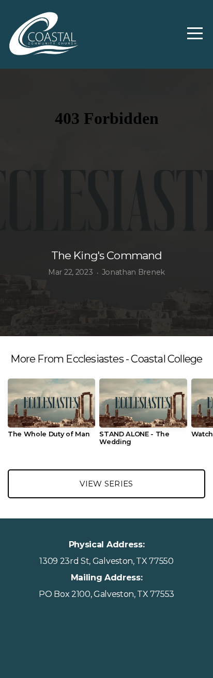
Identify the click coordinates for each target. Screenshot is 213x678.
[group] (51, 412)
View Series (106, 483)
